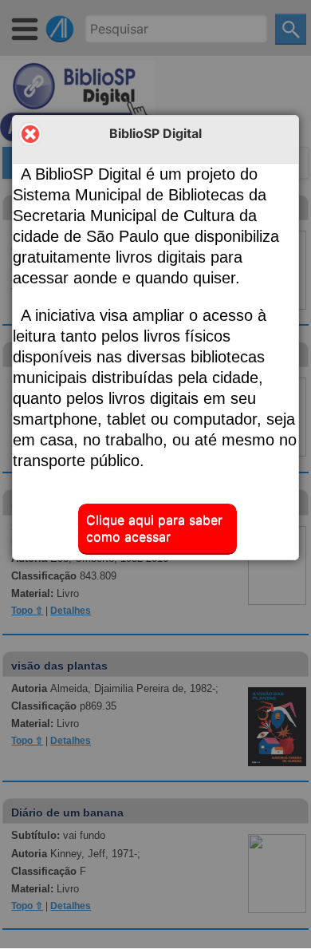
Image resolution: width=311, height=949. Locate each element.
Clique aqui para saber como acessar (154, 528)
